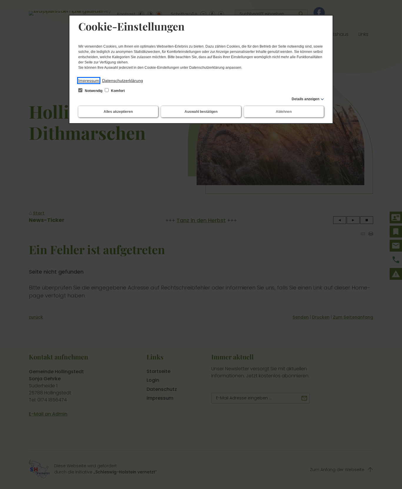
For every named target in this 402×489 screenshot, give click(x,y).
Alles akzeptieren (118, 112)
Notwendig (93, 91)
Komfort (117, 91)
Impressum (88, 80)
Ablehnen (284, 112)
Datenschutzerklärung (122, 80)
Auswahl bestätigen (201, 112)
